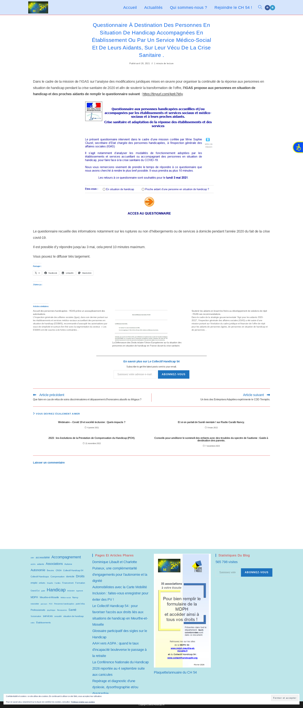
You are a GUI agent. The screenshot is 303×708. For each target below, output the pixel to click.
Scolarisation (36, 616)
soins (33, 623)
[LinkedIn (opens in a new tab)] (272, 7)
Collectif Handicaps (40, 576)
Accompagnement (66, 557)
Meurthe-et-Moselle (49, 597)
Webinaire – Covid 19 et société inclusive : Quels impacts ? (91, 422)
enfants (42, 583)
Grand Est (35, 590)
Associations (54, 563)
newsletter (35, 604)
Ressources (62, 610)
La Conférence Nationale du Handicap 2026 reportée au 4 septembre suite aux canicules (120, 668)
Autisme (68, 564)
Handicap (56, 589)
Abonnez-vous (174, 374)
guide (43, 591)
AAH (32, 558)
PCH (50, 604)
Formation (80, 583)
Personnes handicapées (64, 604)
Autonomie (38, 570)
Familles (58, 583)
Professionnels (38, 610)
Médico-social (66, 597)
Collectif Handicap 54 (73, 570)
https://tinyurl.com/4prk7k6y (163, 94)
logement (79, 591)
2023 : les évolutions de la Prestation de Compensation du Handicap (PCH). (91, 438)
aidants (40, 564)
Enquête (50, 583)
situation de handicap (73, 616)
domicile (70, 576)
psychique (51, 610)
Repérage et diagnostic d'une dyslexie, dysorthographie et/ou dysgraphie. (115, 687)
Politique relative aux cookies (83, 702)
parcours (44, 604)
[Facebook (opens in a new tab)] (267, 7)
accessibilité (43, 557)
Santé (72, 609)
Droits (80, 576)
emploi (34, 582)
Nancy (75, 597)
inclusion (71, 591)
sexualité (58, 616)
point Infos (80, 604)
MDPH (34, 597)
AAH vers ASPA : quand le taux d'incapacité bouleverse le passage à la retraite (119, 649)
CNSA (59, 570)
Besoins (50, 570)
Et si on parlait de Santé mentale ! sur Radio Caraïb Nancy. (211, 422)
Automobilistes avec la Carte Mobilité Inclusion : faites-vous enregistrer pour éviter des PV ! (120, 593)
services (48, 616)
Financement (68, 583)
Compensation (57, 576)
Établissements (43, 622)
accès (33, 564)
